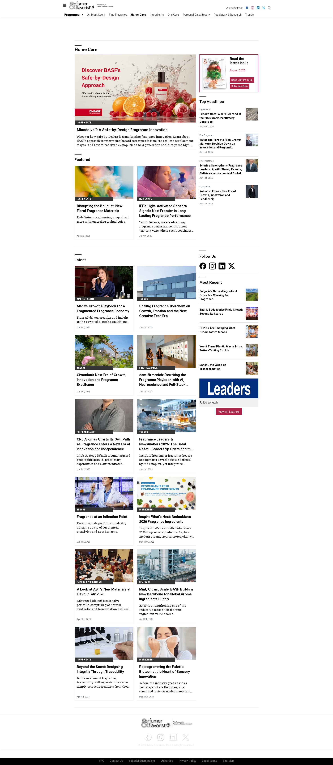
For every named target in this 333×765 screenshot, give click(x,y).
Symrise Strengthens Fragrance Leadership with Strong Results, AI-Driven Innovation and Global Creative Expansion (220, 169)
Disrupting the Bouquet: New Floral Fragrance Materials (99, 208)
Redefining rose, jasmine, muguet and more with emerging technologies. (103, 219)
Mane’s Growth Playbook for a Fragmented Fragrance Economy (103, 308)
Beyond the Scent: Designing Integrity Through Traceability (100, 669)
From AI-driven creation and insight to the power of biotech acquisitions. (102, 319)
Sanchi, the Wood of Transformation (212, 366)
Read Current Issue (242, 79)
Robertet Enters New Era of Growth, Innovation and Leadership (217, 195)
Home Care (145, 198)
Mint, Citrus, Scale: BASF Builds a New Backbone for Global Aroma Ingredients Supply (166, 594)
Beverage (144, 582)
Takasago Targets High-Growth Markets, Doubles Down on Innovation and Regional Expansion (220, 144)
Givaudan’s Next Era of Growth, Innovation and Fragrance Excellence (101, 380)
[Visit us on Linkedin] (222, 265)
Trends (143, 299)
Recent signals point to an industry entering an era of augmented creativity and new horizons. (102, 527)
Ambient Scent (85, 299)
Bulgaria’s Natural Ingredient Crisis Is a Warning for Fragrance (218, 295)
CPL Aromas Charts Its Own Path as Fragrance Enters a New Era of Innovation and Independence (103, 444)
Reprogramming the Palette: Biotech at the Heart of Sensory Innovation (164, 672)
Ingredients (84, 122)
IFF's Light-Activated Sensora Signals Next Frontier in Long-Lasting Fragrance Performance (165, 211)
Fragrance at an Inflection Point (102, 517)
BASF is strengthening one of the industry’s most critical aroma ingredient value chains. (162, 610)
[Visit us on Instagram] (212, 265)
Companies (204, 186)
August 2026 (237, 70)
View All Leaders (229, 412)
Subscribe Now (239, 86)
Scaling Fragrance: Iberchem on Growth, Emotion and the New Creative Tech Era (164, 311)
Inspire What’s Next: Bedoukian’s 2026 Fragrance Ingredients (165, 519)
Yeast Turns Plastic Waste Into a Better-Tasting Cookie (220, 348)
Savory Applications (89, 582)
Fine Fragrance (206, 135)
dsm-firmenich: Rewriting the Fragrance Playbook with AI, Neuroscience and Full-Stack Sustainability (162, 380)
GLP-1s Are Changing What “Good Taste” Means (217, 330)
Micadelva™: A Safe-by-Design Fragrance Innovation (122, 130)
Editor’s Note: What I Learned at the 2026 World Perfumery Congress (220, 117)
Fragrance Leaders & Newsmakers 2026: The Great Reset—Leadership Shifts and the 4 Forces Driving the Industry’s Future (166, 444)
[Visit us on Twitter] (231, 265)
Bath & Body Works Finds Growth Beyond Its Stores (221, 311)
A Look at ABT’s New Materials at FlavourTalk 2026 (103, 591)
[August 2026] (215, 73)
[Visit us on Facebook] (202, 265)
